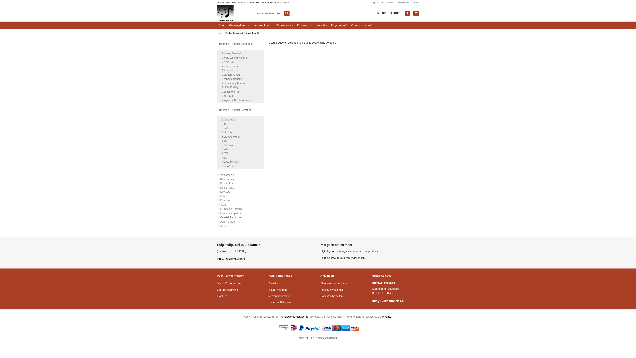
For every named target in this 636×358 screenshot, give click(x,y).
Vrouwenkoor (262, 25)
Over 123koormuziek (229, 283)
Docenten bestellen (331, 296)
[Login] (407, 13)
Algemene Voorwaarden (334, 283)
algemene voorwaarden (297, 316)
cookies (387, 316)
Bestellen (274, 283)
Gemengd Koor (238, 25)
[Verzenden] (287, 13)
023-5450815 (250, 245)
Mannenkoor (283, 25)
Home (219, 33)
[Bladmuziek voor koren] (233, 13)
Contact (415, 2)
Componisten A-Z (361, 25)
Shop (222, 25)
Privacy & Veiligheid (332, 289)
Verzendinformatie (279, 296)
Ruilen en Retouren (280, 302)
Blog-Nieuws (403, 2)
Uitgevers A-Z (339, 25)
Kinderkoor (303, 25)
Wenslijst (390, 2)
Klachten (222, 296)
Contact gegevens (227, 289)
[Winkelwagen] (416, 13)
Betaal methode (278, 289)
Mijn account (378, 2)
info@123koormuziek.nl (231, 258)
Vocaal (321, 25)
